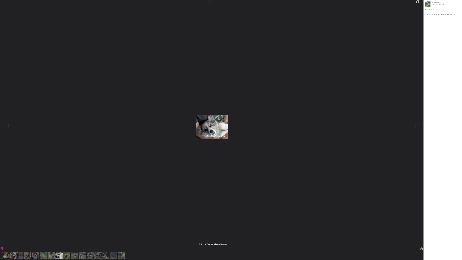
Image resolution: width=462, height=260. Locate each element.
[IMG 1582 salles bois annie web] (36, 255)
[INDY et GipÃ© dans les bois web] (20, 255)
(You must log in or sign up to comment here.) (440, 14)
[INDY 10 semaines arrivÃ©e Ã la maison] (83, 255)
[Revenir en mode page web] (417, 1)
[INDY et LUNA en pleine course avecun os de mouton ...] (106, 255)
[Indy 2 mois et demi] (51, 255)
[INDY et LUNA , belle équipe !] (90, 255)
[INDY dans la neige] (114, 255)
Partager (212, 2)
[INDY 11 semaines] (75, 255)
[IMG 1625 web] (4, 255)
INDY (436, 10)
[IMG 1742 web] (12, 255)
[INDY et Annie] (98, 255)
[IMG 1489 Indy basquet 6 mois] (44, 255)
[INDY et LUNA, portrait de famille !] (122, 255)
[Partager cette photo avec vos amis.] (422, 248)
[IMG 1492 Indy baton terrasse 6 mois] (28, 255)
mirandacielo (437, 2)
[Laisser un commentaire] (2, 248)
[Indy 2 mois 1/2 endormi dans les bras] (59, 255)
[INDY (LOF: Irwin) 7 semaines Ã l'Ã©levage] (67, 255)
